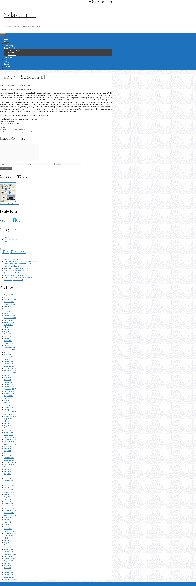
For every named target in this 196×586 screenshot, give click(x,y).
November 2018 (10, 371)
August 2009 (8, 561)
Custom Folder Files (14, 50)
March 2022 (8, 341)
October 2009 (9, 556)
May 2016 (7, 426)
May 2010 (7, 542)
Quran (6, 41)
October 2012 (9, 513)
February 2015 (9, 458)
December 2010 (10, 531)
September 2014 (10, 467)
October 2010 (9, 536)
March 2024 (8, 311)
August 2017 (8, 396)
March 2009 (8, 570)
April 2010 (7, 545)
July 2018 (7, 375)
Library (6, 62)
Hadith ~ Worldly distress (13, 266)
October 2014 (9, 465)
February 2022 (9, 343)
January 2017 (8, 409)
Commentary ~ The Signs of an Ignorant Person (21, 273)
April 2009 (7, 568)
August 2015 (8, 446)
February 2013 (9, 504)
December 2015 (10, 437)
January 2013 (8, 506)
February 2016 (9, 432)
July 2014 (7, 469)
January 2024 (8, 313)
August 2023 (8, 325)
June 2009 (7, 563)
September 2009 (10, 559)
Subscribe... (8, 222)
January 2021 (8, 359)
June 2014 (7, 471)
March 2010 (8, 547)
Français (7, 66)
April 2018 (7, 380)
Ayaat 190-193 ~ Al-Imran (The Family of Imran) (21, 261)
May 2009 (7, 565)
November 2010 (10, 533)
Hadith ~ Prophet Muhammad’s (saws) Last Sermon (18, 132)
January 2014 (8, 483)
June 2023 (7, 329)
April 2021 (7, 352)
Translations (12, 55)
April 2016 (7, 428)
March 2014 (8, 478)
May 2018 (7, 377)
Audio (6, 59)
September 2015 (10, 444)
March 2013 (8, 501)
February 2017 (9, 407)
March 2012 (8, 529)
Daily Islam (8, 57)
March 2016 (8, 430)
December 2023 (10, 316)
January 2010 (8, 552)
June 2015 (7, 449)
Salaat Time (20, 15)
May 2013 (7, 497)
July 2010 (7, 538)
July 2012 (7, 520)
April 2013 (7, 499)
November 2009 (10, 554)
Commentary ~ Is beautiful (13, 280)
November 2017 (10, 389)
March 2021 (8, 354)
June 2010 (7, 540)
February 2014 (9, 481)
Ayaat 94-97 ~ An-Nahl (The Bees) (16, 268)
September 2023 (10, 322)
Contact (6, 64)
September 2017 (10, 393)
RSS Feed (18, 251)
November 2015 (10, 439)
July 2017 (7, 398)
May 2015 (7, 451)
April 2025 (7, 297)
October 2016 (9, 414)
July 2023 (7, 327)
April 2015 (7, 453)
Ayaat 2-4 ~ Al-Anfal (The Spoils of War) (18, 277)
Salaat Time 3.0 (9, 48)
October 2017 (9, 391)
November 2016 (10, 412)
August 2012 (8, 517)
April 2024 (7, 309)
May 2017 (7, 400)
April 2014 (7, 476)
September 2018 (10, 373)
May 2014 (7, 474)
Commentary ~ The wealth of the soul (17, 264)
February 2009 (9, 572)
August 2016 (8, 419)
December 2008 (10, 577)
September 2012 (10, 515)
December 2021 (10, 348)
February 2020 (9, 361)
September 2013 (10, 492)
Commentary (8, 46)
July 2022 (7, 338)
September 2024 (10, 304)
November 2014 (10, 462)
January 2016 (8, 435)
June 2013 (7, 494)
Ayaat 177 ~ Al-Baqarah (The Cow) (16, 271)
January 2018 (8, 384)
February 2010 (9, 549)
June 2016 (7, 423)
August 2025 (8, 295)
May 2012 (7, 524)
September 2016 (10, 416)
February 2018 (9, 382)
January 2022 (8, 345)
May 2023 (7, 332)
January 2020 (8, 364)
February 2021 (9, 357)
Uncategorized (9, 244)
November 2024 (10, 299)
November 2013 (10, 487)
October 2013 (9, 490)
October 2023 (9, 320)
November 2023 (10, 318)
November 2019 (10, 368)
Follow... (20, 222)
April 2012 (7, 526)
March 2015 (8, 455)
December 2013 (10, 485)
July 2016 (7, 421)
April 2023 (7, 334)
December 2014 (10, 460)
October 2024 (9, 302)
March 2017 (8, 405)
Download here (13, 204)
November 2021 (10, 350)
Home (6, 39)
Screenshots (12, 53)
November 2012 (10, 510)
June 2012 (7, 522)
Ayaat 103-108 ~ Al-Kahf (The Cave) (12, 130)
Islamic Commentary (11, 239)
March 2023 (8, 336)
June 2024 (7, 306)
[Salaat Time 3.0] (8, 201)
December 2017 (10, 387)
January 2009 (8, 575)
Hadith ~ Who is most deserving (15, 275)
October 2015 (9, 442)
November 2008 (10, 579)
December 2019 (10, 366)
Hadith (6, 43)
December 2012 (10, 508)
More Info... (4, 204)
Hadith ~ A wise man (11, 259)
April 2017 (7, 403)
